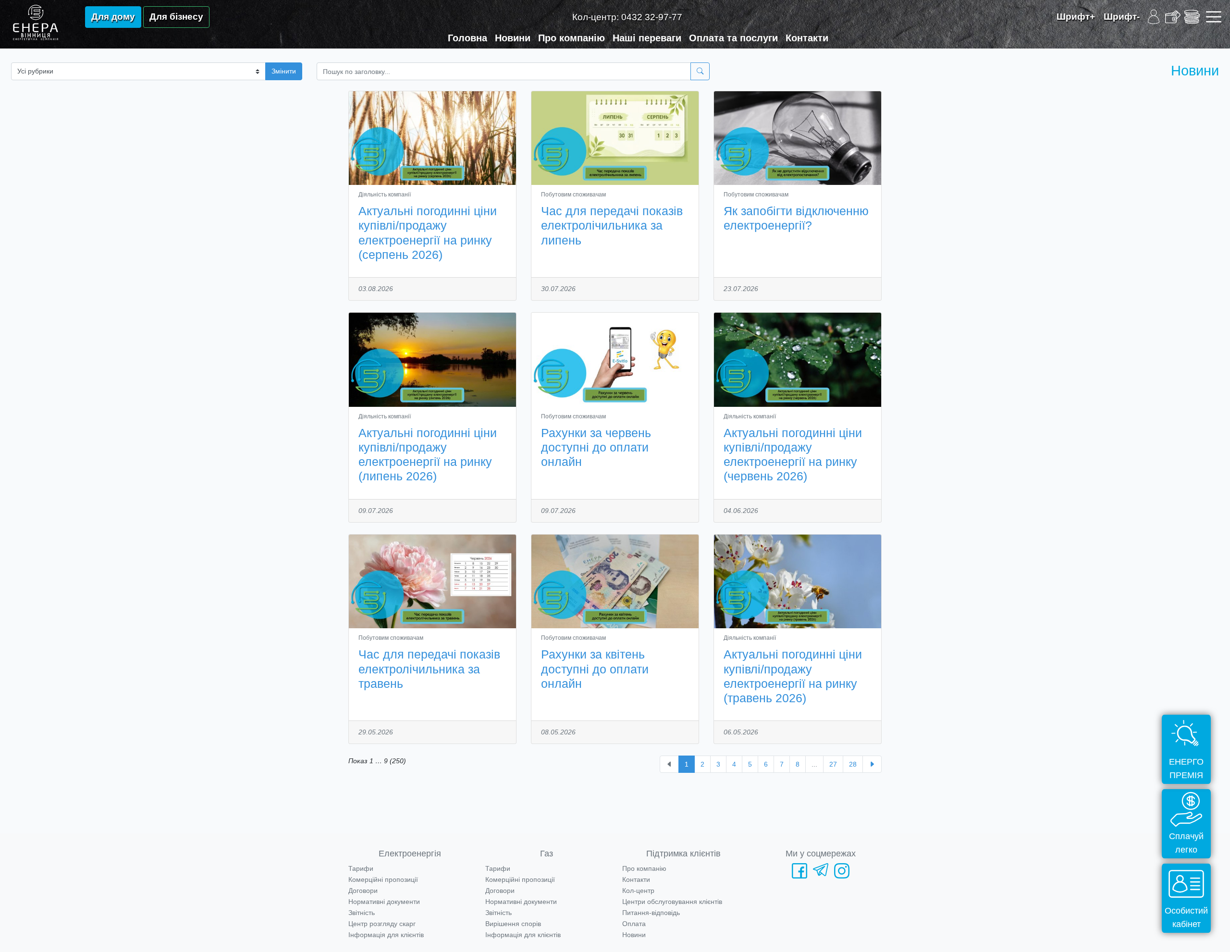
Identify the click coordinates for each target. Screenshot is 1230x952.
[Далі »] (872, 764)
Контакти (807, 38)
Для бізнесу (176, 17)
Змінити (283, 71)
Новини (512, 38)
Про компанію (571, 38)
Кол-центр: (627, 17)
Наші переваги (647, 38)
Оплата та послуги (733, 38)
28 (853, 764)
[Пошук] (700, 71)
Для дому (113, 17)
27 (833, 764)
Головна (467, 38)
